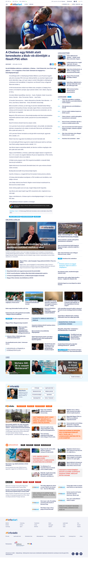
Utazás (37, 445)
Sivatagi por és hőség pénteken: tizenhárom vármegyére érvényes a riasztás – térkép (51, 303)
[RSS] (73, 553)
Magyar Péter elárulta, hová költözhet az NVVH (20, 278)
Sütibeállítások (9, 554)
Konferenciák (40, 406)
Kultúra (21, 524)
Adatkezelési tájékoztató (42, 553)
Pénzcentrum (21, 406)
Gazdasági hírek (72, 536)
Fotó (78, 523)
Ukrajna (31, 4)
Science (38, 482)
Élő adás (37, 388)
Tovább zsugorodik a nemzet (21, 318)
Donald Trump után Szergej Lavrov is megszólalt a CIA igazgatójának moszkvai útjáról (50, 346)
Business (18, 482)
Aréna (81, 536)
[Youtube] (81, 553)
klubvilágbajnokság (27, 216)
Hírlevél (78, 524)
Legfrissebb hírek (17, 536)
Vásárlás (30, 445)
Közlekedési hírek (28, 536)
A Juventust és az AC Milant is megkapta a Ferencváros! (13, 301)
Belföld (7, 523)
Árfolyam (30, 406)
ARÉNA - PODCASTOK (76, 4)
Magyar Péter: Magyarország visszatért (17, 323)
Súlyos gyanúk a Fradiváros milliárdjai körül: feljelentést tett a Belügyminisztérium (24, 330)
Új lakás (48, 406)
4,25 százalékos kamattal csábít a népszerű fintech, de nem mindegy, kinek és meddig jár (70, 310)
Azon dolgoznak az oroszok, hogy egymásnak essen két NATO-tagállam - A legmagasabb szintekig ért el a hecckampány (70, 434)
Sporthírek (62, 536)
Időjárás (79, 526)
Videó (64, 526)
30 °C (81, 1)
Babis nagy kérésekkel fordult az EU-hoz (17, 308)
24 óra (26, 4)
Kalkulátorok (46, 445)
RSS (67, 553)
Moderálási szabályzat (53, 553)
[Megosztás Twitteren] (53, 64)
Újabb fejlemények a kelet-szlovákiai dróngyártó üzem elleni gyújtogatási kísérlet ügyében (42, 338)
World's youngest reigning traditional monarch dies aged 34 (69, 507)
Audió (64, 524)
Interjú (35, 524)
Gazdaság (8, 526)
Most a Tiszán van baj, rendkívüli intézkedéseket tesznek (32, 303)
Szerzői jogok (62, 553)
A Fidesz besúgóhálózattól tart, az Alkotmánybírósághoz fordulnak (25, 275)
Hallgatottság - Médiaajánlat (22, 553)
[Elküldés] (55, 64)
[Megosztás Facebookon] (51, 64)
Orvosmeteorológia (52, 536)
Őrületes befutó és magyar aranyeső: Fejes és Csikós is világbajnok (67, 265)
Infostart (8, 64)
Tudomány (22, 523)
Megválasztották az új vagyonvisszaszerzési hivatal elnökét (23, 271)
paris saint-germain (15, 216)
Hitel (22, 445)
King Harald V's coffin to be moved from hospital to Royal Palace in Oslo (44, 495)
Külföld (7, 524)
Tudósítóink (36, 523)
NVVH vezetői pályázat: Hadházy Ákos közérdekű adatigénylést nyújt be (27, 273)
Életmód (36, 526)
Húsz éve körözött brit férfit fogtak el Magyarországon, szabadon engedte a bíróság (68, 247)
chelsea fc (37, 216)
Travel (31, 482)
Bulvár (50, 523)
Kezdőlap (12, 211)
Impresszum (33, 553)
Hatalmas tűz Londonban (70, 258)
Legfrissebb (65, 523)
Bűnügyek (51, 524)
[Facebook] (77, 553)
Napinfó (50, 526)
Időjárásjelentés (40, 536)
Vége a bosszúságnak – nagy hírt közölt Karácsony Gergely (68, 236)
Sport (16, 211)
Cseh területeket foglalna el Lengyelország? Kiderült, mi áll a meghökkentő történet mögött (71, 303)
